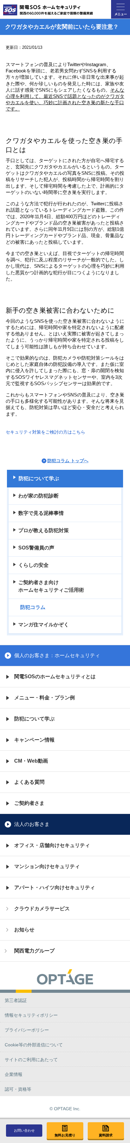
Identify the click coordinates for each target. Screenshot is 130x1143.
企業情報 (13, 1074)
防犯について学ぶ (39, 478)
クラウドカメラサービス (42, 908)
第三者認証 (16, 1000)
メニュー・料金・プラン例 (44, 697)
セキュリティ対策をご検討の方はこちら (45, 432)
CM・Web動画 (31, 761)
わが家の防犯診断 (38, 495)
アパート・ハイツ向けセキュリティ (54, 887)
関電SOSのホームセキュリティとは (55, 676)
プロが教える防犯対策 (43, 530)
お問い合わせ (24, 1130)
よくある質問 (29, 782)
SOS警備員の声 (36, 547)
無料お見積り (65, 1135)
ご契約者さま (29, 803)
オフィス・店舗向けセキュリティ (52, 845)
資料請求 (106, 1135)
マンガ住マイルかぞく (43, 624)
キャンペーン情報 (34, 739)
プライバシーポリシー (27, 1029)
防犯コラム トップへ (67, 460)
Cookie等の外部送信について (34, 1044)
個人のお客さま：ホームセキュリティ (57, 655)
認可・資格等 (18, 1089)
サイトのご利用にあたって (31, 1059)
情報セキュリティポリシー (31, 1015)
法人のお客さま (32, 824)
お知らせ (24, 929)
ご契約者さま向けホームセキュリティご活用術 (51, 586)
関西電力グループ (34, 950)
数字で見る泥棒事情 (41, 513)
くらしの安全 (33, 565)
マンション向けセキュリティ (47, 866)
